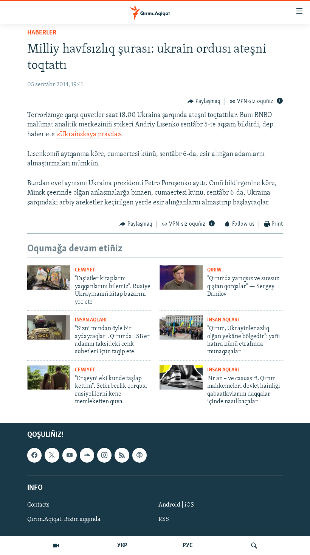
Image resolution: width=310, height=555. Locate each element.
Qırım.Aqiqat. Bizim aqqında (64, 519)
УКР (122, 546)
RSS (163, 519)
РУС (188, 546)
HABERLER (41, 33)
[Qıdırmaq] (254, 545)
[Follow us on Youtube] (69, 455)
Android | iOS (176, 505)
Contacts (38, 505)
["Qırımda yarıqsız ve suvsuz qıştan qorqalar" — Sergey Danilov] (181, 277)
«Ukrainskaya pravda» (88, 134)
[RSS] (122, 455)
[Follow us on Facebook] (34, 455)
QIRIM (214, 270)
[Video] (56, 545)
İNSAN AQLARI (91, 320)
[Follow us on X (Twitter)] (52, 455)
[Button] (204, 101)
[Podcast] (139, 455)
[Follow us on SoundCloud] (87, 455)
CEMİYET (85, 270)
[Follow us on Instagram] (104, 455)
